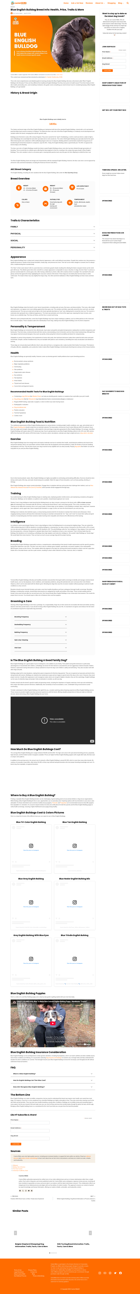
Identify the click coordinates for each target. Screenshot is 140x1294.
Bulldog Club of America (19, 1167)
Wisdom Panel (36, 396)
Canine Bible (18, 13)
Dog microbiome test (20, 407)
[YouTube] (105, 1273)
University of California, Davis (20, 1170)
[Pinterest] (110, 1273)
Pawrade (54, 802)
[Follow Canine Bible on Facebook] (20, 1190)
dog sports (78, 446)
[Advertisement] (53, 292)
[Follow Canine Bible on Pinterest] (31, 1190)
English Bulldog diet (19, 427)
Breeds (13, 7)
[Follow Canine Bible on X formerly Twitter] (23, 1190)
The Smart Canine (17, 1168)
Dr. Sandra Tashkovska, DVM (53, 77)
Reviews (89, 3)
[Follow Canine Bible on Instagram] (26, 1190)
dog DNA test (26, 396)
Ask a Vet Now (77, 3)
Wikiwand (15, 1165)
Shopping (112, 3)
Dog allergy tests (19, 399)
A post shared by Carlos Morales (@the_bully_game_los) (31, 983)
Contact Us (33, 1272)
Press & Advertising (38, 1276)
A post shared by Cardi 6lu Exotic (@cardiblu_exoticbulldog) (31, 927)
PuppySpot (63, 802)
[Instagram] (99, 1273)
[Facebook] (120, 1273)
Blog (33, 1274)
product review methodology (29, 1158)
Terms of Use (18, 1270)
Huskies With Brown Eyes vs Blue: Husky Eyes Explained (27, 1197)
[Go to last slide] (15, 1233)
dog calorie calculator (86, 433)
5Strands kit (32, 399)
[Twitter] (115, 1273)
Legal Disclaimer (19, 1272)
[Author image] (12, 13)
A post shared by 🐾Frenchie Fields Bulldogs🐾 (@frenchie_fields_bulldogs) (75, 983)
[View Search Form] (127, 3)
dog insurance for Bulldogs (54, 1057)
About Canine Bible (19, 1274)
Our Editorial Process (20, 1276)
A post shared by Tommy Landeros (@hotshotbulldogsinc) (31, 870)
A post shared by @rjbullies (75, 870)
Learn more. (59, 74)
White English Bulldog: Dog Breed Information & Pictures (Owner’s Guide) (76, 1198)
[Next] (90, 1233)
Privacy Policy (32, 1270)
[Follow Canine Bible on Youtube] (28, 1190)
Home (66, 3)
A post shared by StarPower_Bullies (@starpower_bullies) (74, 927)
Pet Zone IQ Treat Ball (35, 487)
